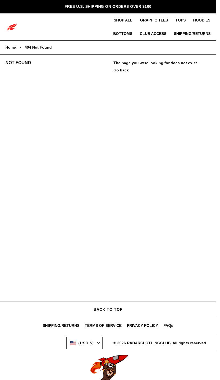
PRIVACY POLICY (142, 325)
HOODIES (201, 20)
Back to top (108, 309)
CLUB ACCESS (153, 33)
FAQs (168, 325)
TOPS (180, 20)
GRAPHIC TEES (154, 20)
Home (10, 47)
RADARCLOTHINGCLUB (149, 343)
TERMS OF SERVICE (103, 325)
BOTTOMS (122, 33)
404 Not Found (38, 47)
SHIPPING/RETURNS (192, 33)
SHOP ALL (123, 20)
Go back (121, 70)
